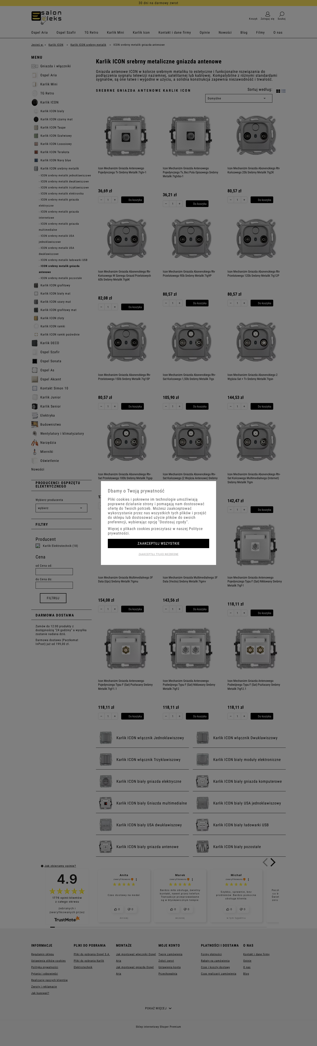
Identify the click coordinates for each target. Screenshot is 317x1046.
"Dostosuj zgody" (173, 522)
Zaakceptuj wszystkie (159, 543)
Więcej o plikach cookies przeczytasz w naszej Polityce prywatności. (155, 530)
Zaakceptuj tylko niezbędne (159, 554)
